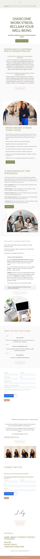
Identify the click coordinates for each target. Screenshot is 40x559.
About (14, 537)
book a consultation (20, 441)
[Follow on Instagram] (20, 529)
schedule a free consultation (20, 292)
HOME (6, 537)
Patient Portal (20, 524)
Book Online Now (20, 88)
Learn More (10, 162)
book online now (20, 362)
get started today (22, 40)
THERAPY (22, 537)
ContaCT (31, 537)
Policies (7, 542)
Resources (10, 539)
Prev (3, 452)
